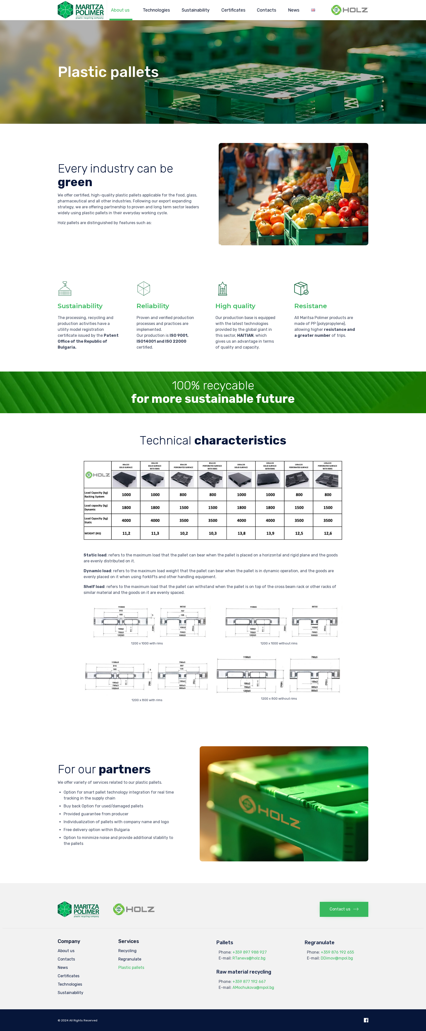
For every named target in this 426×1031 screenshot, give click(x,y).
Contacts (266, 10)
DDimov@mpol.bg (337, 958)
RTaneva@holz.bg (249, 958)
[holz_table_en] (213, 538)
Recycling (127, 950)
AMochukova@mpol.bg (253, 987)
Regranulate (129, 959)
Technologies (156, 10)
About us (120, 10)
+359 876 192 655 (337, 952)
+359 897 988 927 (249, 952)
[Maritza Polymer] (81, 10)
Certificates (233, 10)
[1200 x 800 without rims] (278, 692)
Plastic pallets (131, 967)
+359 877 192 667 (249, 981)
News (293, 10)
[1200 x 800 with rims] (147, 694)
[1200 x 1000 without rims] (278, 637)
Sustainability (196, 10)
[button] (344, 909)
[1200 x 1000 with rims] (147, 637)
